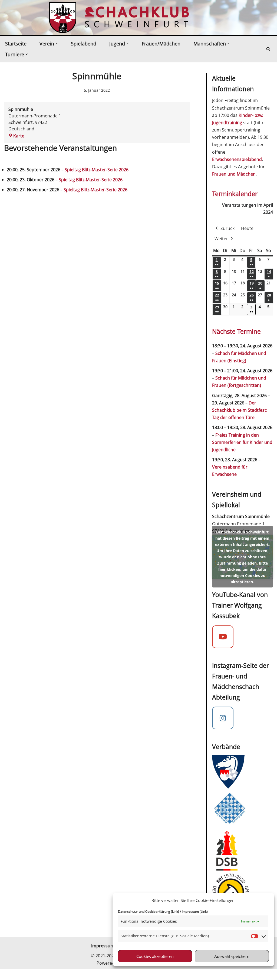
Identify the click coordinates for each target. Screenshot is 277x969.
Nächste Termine (236, 331)
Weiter (221, 239)
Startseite (16, 43)
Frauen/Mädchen (161, 43)
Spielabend (83, 43)
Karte (16, 136)
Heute (247, 228)
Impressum (102, 946)
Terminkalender (235, 193)
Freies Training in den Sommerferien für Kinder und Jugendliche (242, 442)
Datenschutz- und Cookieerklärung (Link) (148, 911)
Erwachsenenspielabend (237, 159)
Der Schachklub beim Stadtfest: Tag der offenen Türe (239, 410)
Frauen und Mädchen (234, 174)
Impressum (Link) (195, 911)
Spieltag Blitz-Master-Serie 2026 (96, 170)
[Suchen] (268, 49)
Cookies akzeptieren (155, 956)
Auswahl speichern (231, 956)
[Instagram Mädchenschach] (223, 718)
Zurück (227, 228)
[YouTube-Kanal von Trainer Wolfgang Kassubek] (223, 636)
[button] (56, 43)
